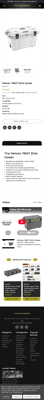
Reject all (17, 397)
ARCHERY (19, 353)
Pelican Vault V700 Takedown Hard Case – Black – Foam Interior (12, 289)
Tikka (32, 347)
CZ (31, 358)
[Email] (9, 127)
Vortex (32, 351)
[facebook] (22, 327)
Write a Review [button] (31, 93)
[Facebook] (5, 127)
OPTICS (19, 342)
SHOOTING (20, 351)
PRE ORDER (20, 364)
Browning (34, 341)
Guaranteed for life (13, 172)
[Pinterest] (19, 127)
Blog (4, 344)
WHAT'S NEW (21, 357)
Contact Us (6, 342)
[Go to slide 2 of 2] (24, 303)
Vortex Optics (35, 353)
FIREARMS (20, 340)
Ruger (32, 349)
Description (22, 143)
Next (37, 279)
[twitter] (17, 327)
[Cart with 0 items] (38, 5)
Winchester (34, 356)
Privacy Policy (17, 392)
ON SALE (19, 359)
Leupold (33, 338)
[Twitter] (14, 127)
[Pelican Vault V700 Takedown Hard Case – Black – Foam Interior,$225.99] (12, 272)
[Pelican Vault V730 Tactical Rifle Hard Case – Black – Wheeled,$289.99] (31, 272)
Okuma (33, 345)
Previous (6, 279)
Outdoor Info (7, 340)
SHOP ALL (20, 362)
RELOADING (20, 349)
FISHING (19, 347)
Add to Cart (13, 299)
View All (33, 360)
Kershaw (33, 343)
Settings (6, 397)
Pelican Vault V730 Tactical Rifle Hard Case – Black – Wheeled (31, 289)
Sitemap (5, 347)
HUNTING (19, 344)
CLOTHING (20, 355)
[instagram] (26, 327)
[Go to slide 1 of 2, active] (20, 303)
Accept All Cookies (32, 397)
